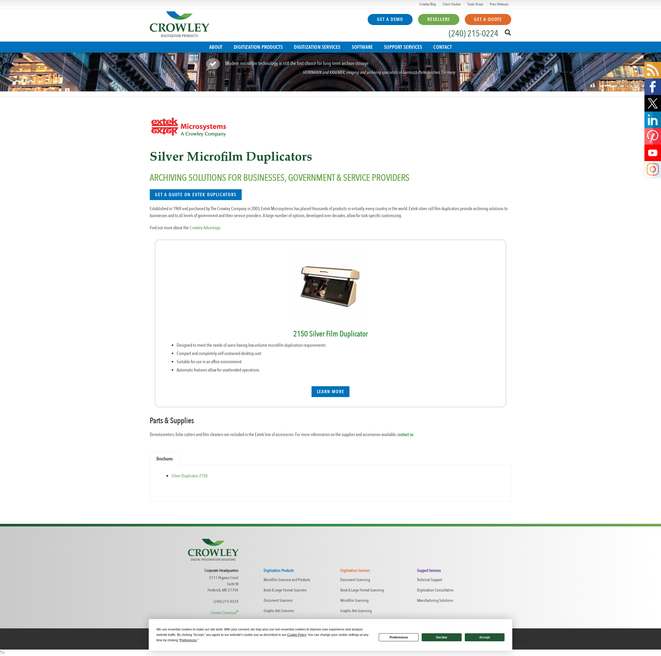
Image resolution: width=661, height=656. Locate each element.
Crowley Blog (427, 4)
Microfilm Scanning (354, 600)
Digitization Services (317, 47)
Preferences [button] (188, 640)
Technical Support (429, 580)
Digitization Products (258, 47)
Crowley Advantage (205, 228)
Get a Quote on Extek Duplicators (196, 195)
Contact (442, 47)
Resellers (438, 19)
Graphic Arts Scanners (279, 611)
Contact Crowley (222, 613)
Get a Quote (488, 19)
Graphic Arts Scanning (356, 611)
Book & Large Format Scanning (362, 590)
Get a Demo (390, 19)
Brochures (164, 459)
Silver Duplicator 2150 (189, 476)
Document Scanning (355, 580)
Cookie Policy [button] (296, 635)
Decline (441, 637)
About (216, 47)
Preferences (399, 637)
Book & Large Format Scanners (285, 590)
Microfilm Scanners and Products (287, 580)
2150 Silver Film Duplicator (330, 334)
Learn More (330, 392)
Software (362, 47)
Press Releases (499, 4)
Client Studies (452, 4)
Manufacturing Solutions (435, 600)
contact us (405, 434)
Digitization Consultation (435, 590)
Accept (484, 637)
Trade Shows (475, 4)
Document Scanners (278, 600)
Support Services (403, 47)
